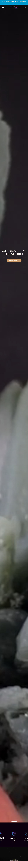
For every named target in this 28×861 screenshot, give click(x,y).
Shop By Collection (14, 260)
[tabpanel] (14, 414)
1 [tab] (14, 821)
